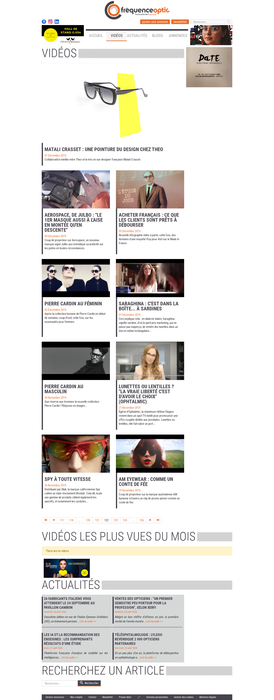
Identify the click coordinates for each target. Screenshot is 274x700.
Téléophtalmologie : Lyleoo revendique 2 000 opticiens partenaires (138, 639)
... (79, 520)
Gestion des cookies (183, 697)
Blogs (157, 35)
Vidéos (117, 35)
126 (141, 520)
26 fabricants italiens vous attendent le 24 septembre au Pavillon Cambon (69, 603)
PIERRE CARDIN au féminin (73, 304)
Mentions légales (207, 697)
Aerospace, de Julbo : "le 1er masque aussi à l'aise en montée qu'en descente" (74, 222)
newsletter (180, 22)
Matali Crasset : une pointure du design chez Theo (104, 149)
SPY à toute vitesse (68, 479)
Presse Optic (125, 697)
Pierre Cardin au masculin (64, 389)
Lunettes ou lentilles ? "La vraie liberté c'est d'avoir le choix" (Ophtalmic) (146, 394)
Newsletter (107, 697)
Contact (92, 697)
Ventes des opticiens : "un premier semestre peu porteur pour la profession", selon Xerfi (144, 603)
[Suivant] (150, 520)
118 (71, 520)
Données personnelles (157, 697)
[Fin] (158, 520)
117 (62, 520)
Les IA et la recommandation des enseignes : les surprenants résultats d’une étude (72, 639)
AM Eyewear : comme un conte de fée (146, 481)
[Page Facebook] (44, 21)
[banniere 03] (209, 67)
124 (125, 520)
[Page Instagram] (50, 21)
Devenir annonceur (55, 697)
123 (116, 520)
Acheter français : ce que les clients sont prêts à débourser (149, 220)
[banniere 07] (67, 568)
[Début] (46, 520)
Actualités (137, 35)
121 (97, 520)
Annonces (178, 35)
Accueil (96, 35)
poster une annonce (155, 22)
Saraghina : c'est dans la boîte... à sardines (149, 306)
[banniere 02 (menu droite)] (211, 35)
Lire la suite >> (88, 621)
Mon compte (76, 697)
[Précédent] (54, 520)
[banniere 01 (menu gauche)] (63, 35)
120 (88, 520)
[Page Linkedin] (57, 21)
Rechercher (91, 683)
